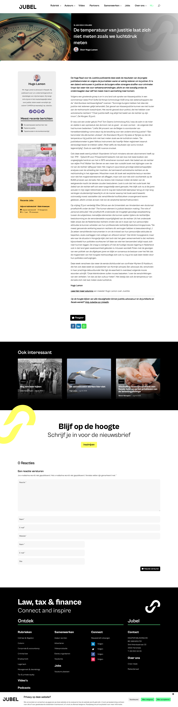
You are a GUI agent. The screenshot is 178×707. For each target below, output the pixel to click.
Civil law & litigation (26, 638)
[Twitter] (43, 111)
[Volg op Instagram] (93, 659)
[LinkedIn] (39, 111)
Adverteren (59, 643)
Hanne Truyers (28, 391)
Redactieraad (133, 669)
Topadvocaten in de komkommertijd (36, 131)
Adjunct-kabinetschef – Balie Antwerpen (35, 206)
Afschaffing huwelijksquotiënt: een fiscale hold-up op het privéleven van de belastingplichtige (138, 379)
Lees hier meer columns (82, 291)
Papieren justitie (29, 128)
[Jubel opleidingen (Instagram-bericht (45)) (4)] (37, 191)
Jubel (21, 391)
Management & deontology (29, 669)
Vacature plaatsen (61, 672)
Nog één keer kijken (40, 379)
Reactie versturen (151, 569)
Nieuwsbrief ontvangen (100, 638)
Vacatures (58, 659)
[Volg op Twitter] (93, 649)
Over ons (139, 6)
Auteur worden (60, 638)
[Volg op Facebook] (93, 654)
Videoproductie (60, 648)
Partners (94, 6)
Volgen (100, 644)
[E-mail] (35, 111)
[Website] (31, 111)
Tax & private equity (26, 675)
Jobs (127, 6)
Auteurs (69, 6)
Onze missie (132, 664)
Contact (133, 632)
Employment (23, 659)
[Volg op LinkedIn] (93, 644)
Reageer (79, 317)
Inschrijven (89, 444)
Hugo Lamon (92, 49)
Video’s (23, 680)
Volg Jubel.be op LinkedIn (97, 302)
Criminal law (23, 654)
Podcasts (24, 688)
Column (88, 25)
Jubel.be (49, 106)
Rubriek (54, 6)
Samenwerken (111, 6)
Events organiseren (62, 654)
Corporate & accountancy (29, 648)
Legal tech (22, 664)
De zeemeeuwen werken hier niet (35, 125)
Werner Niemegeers (124, 395)
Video (82, 6)
